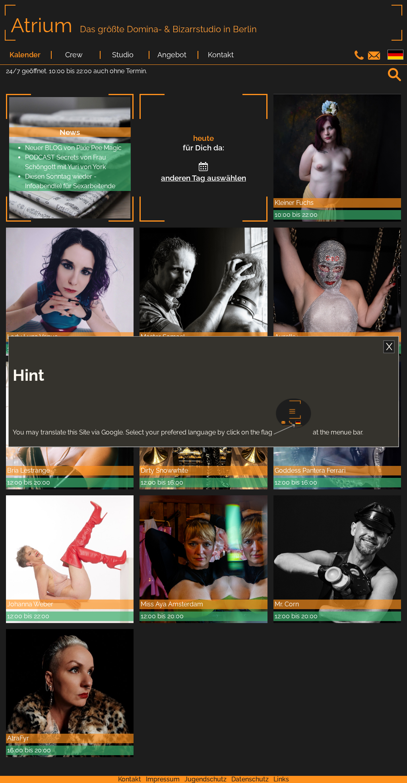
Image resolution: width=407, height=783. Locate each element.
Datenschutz (250, 779)
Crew (74, 55)
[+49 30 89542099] (360, 57)
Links (281, 779)
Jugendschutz (205, 779)
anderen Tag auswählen (203, 177)
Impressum (163, 779)
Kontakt (221, 55)
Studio (123, 55)
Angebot (171, 55)
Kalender (25, 55)
